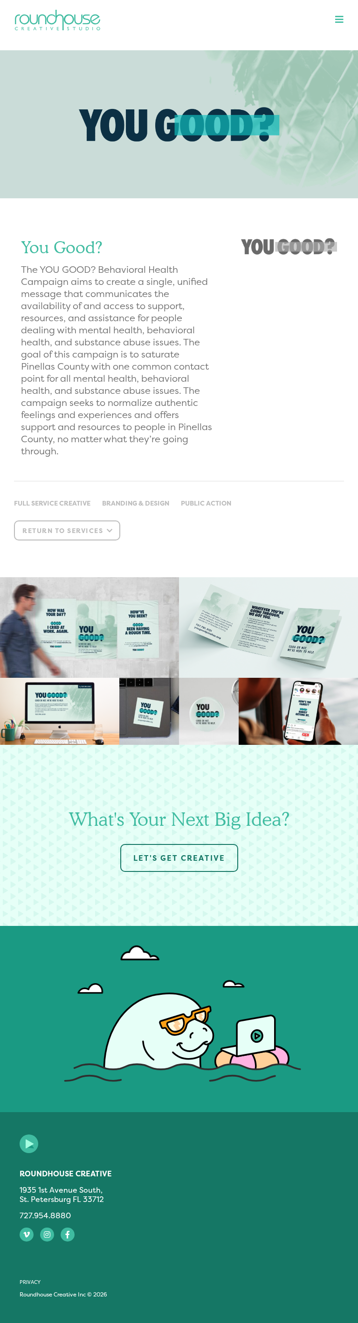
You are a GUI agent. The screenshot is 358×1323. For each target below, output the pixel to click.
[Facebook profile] (68, 1235)
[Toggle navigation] (337, 19)
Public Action (206, 503)
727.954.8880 (45, 1215)
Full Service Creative (52, 503)
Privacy (30, 1282)
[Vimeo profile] (27, 1235)
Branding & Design (135, 503)
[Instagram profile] (47, 1235)
